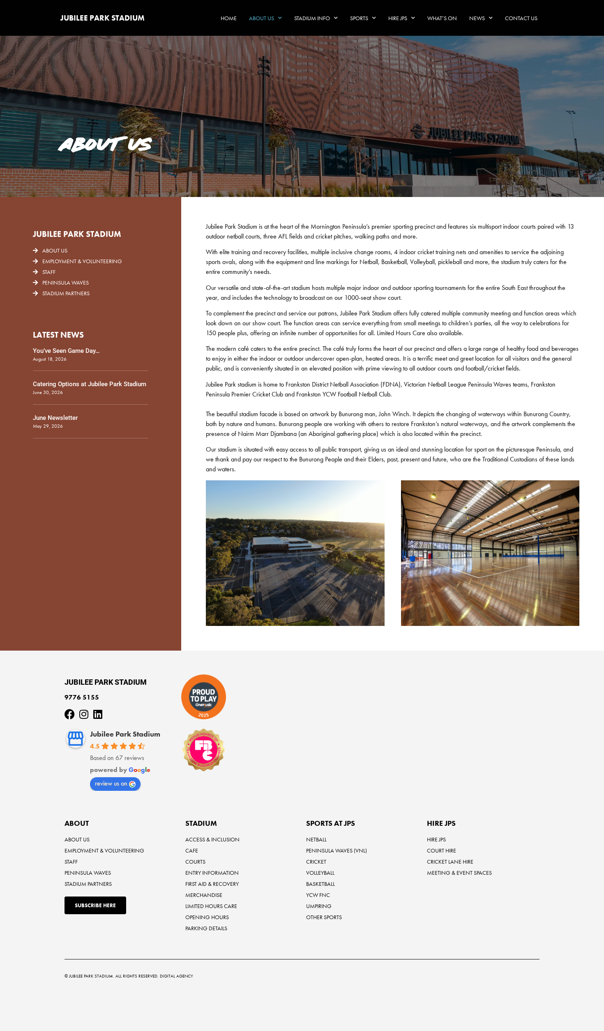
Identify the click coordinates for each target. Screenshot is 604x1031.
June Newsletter (55, 418)
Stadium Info (312, 18)
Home (229, 18)
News (477, 18)
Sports (359, 18)
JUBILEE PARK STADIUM (102, 18)
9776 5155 (82, 697)
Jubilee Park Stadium (125, 734)
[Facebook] (70, 714)
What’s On (442, 18)
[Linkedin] (97, 714)
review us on (111, 783)
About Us (261, 18)
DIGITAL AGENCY (176, 976)
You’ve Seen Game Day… (66, 350)
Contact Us (521, 18)
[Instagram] (83, 714)
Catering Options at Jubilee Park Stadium (89, 384)
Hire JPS (397, 18)
